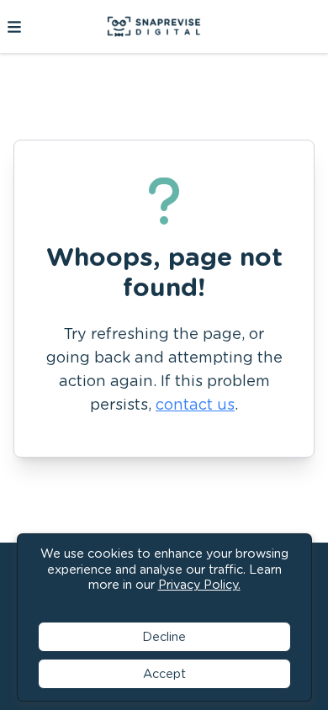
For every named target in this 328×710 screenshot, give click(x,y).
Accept (164, 673)
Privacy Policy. (199, 584)
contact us (195, 404)
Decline (164, 636)
